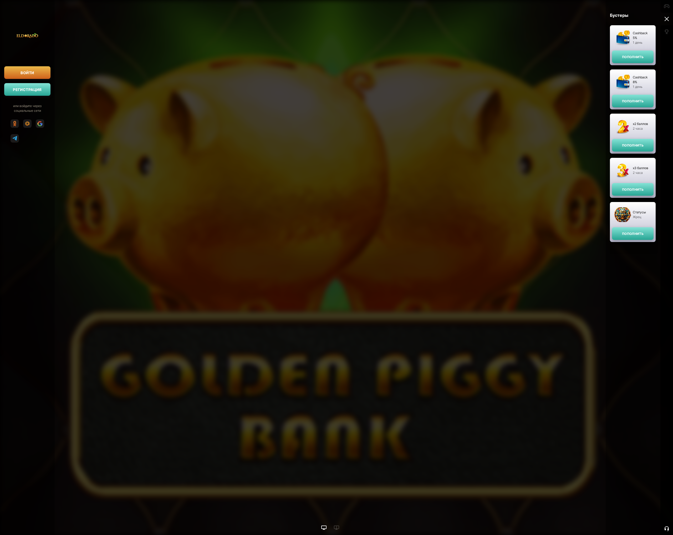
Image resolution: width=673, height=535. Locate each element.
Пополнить (633, 57)
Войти (27, 72)
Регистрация (27, 89)
